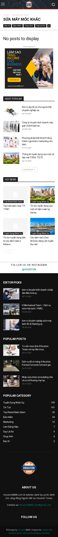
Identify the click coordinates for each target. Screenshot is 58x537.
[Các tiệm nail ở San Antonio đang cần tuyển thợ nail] (42, 226)
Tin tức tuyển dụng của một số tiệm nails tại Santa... (41, 209)
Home (6, 15)
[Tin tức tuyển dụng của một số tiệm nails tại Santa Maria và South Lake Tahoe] (42, 194)
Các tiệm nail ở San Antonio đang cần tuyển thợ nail (41, 241)
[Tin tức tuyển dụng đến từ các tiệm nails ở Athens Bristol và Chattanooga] (15, 226)
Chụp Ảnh (29, 26)
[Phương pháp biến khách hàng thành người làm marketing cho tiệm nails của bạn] (11, 142)
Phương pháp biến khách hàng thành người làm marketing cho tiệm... (37, 141)
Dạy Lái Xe (40, 26)
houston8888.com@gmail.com (35, 504)
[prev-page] (5, 251)
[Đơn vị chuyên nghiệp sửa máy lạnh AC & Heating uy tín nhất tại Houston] (11, 324)
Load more (28, 169)
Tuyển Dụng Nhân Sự (40, 201)
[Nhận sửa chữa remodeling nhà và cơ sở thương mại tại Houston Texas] (11, 381)
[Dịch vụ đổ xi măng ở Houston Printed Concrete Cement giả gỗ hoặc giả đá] (11, 365)
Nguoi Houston (43, 533)
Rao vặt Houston (26, 533)
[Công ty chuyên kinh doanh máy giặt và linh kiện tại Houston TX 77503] (11, 126)
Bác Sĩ (7, 26)
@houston (29, 269)
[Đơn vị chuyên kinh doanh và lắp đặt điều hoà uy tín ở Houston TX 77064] (11, 293)
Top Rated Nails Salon (13, 201)
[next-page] (10, 251)
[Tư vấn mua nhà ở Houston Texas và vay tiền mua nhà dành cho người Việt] (11, 350)
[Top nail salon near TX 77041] (15, 194)
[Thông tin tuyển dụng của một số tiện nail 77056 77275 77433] (11, 158)
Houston (22, 529)
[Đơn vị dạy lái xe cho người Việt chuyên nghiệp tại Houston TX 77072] (11, 111)
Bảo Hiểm (17, 26)
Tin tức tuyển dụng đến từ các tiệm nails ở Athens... (14, 241)
